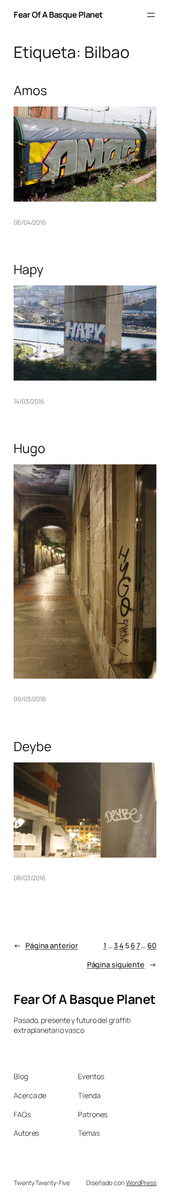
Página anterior (46, 945)
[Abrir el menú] (151, 15)
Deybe (32, 746)
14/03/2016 (29, 401)
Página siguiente (121, 964)
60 (151, 945)
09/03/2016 (30, 699)
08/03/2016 (30, 877)
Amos (30, 90)
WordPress (141, 1182)
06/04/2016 (30, 222)
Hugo (29, 448)
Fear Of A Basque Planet (58, 14)
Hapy (29, 269)
